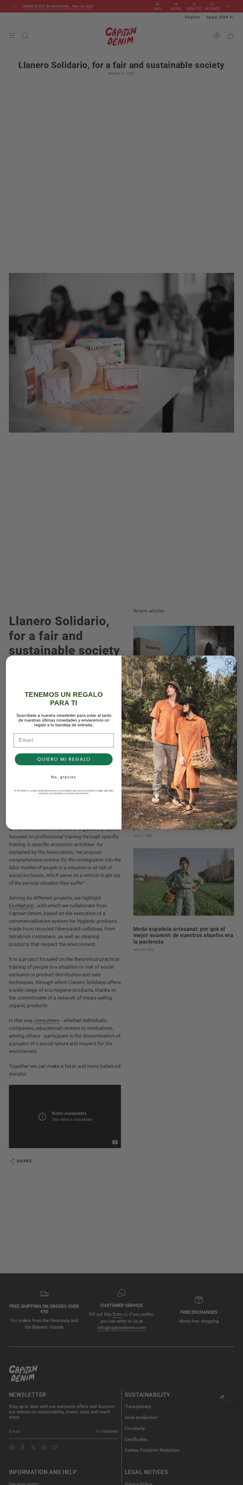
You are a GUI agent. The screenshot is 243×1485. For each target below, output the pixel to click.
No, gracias (63, 777)
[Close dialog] (229, 663)
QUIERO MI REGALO (64, 759)
